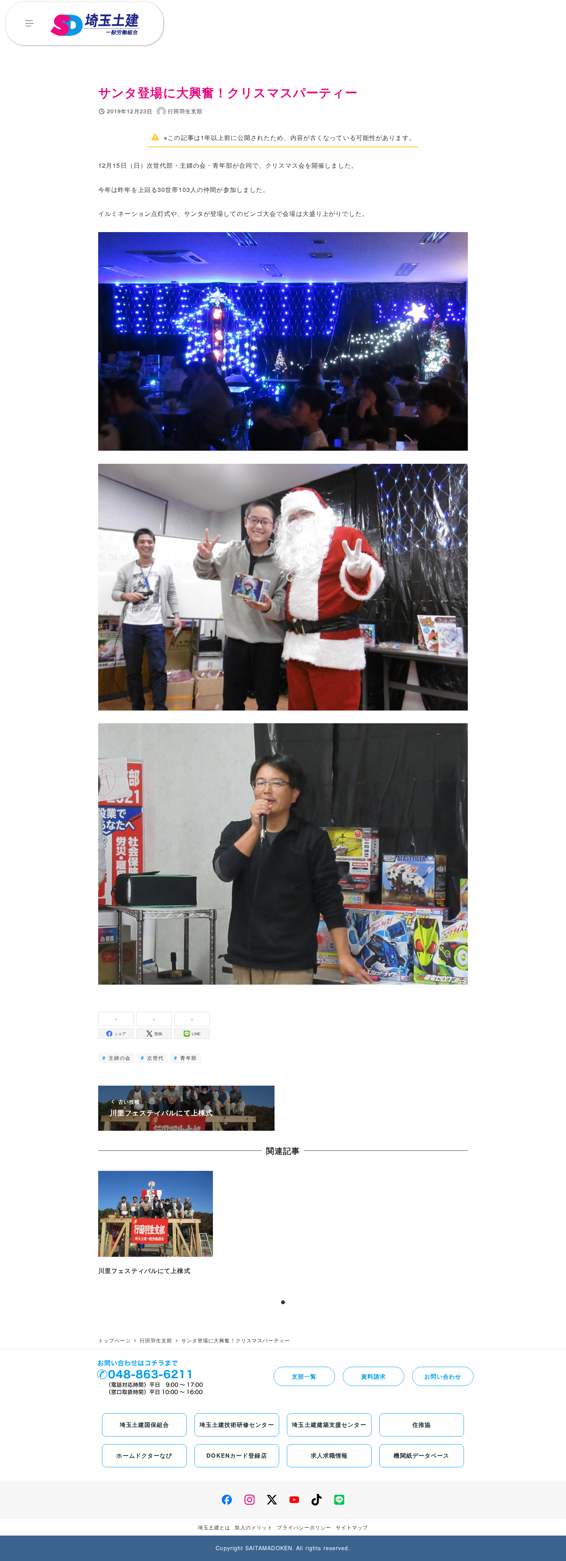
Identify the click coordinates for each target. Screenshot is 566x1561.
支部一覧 (304, 1376)
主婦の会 (119, 1057)
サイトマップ (352, 1527)
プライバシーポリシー (304, 1527)
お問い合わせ (443, 1376)
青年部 (187, 1057)
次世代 (154, 1057)
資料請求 (373, 1376)
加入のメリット (253, 1527)
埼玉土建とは (214, 1527)
